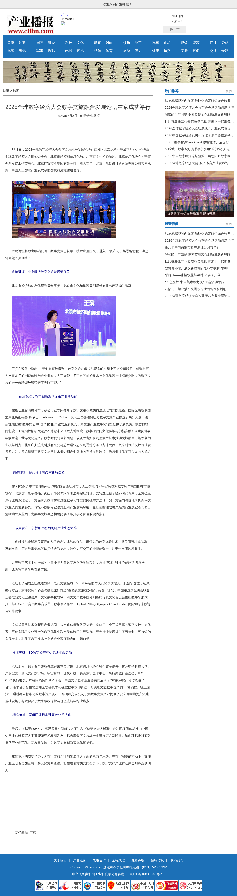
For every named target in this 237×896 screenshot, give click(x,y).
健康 (155, 51)
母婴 (167, 51)
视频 (10, 51)
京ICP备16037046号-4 (146, 874)
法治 (97, 51)
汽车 (155, 43)
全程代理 (118, 860)
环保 (196, 51)
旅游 (126, 51)
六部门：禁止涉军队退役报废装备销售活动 (195, 289)
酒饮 (184, 43)
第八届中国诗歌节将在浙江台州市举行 (192, 247)
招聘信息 (157, 860)
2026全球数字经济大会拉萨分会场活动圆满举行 (199, 107)
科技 (68, 43)
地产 (138, 43)
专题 (224, 51)
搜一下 (175, 30)
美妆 (184, 51)
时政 (22, 43)
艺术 (80, 51)
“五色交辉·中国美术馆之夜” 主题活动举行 (194, 282)
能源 (196, 43)
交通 (213, 51)
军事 (39, 51)
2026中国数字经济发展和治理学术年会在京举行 (199, 135)
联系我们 (176, 860)
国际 (39, 43)
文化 (80, 43)
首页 (10, 43)
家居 (138, 51)
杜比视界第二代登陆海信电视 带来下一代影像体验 (201, 121)
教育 (97, 43)
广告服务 (79, 860)
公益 (224, 43)
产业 (213, 43)
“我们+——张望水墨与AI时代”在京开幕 (193, 275)
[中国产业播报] (30, 33)
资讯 (22, 51)
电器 (68, 51)
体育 (109, 51)
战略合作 (99, 860)
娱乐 (126, 43)
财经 (51, 43)
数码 (51, 51)
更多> (229, 91)
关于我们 (60, 860)
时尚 (109, 43)
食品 (167, 43)
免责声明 (137, 860)
